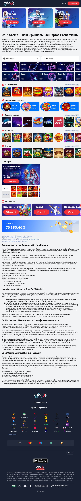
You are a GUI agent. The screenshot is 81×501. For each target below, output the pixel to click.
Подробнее (65, 22)
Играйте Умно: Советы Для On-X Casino (15, 238)
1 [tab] (38, 26)
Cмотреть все (71, 115)
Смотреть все (71, 85)
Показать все (12, 434)
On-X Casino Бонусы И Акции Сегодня (14, 241)
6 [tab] (43, 26)
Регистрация (73, 3)
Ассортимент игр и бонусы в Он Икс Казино (17, 236)
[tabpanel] (14, 18)
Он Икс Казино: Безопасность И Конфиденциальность (20, 239)
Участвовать (11, 181)
